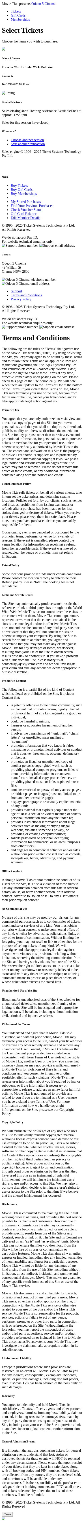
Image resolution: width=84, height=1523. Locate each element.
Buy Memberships (24, 193)
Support (16, 291)
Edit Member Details (25, 218)
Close (7, 1514)
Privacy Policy (21, 299)
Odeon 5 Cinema (43, 4)
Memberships (20, 19)
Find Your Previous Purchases (32, 206)
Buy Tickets (19, 185)
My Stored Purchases (26, 202)
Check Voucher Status (26, 210)
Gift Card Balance (24, 214)
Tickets (16, 11)
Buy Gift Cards (21, 189)
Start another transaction (28, 144)
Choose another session (27, 140)
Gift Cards (18, 15)
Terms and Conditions (26, 295)
